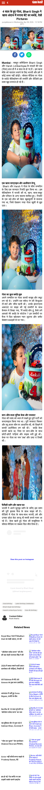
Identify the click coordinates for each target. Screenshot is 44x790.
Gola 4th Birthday (31, 610)
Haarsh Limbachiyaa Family (12, 610)
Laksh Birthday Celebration (25, 604)
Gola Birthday (7, 604)
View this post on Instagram (22, 559)
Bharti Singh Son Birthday (11, 607)
